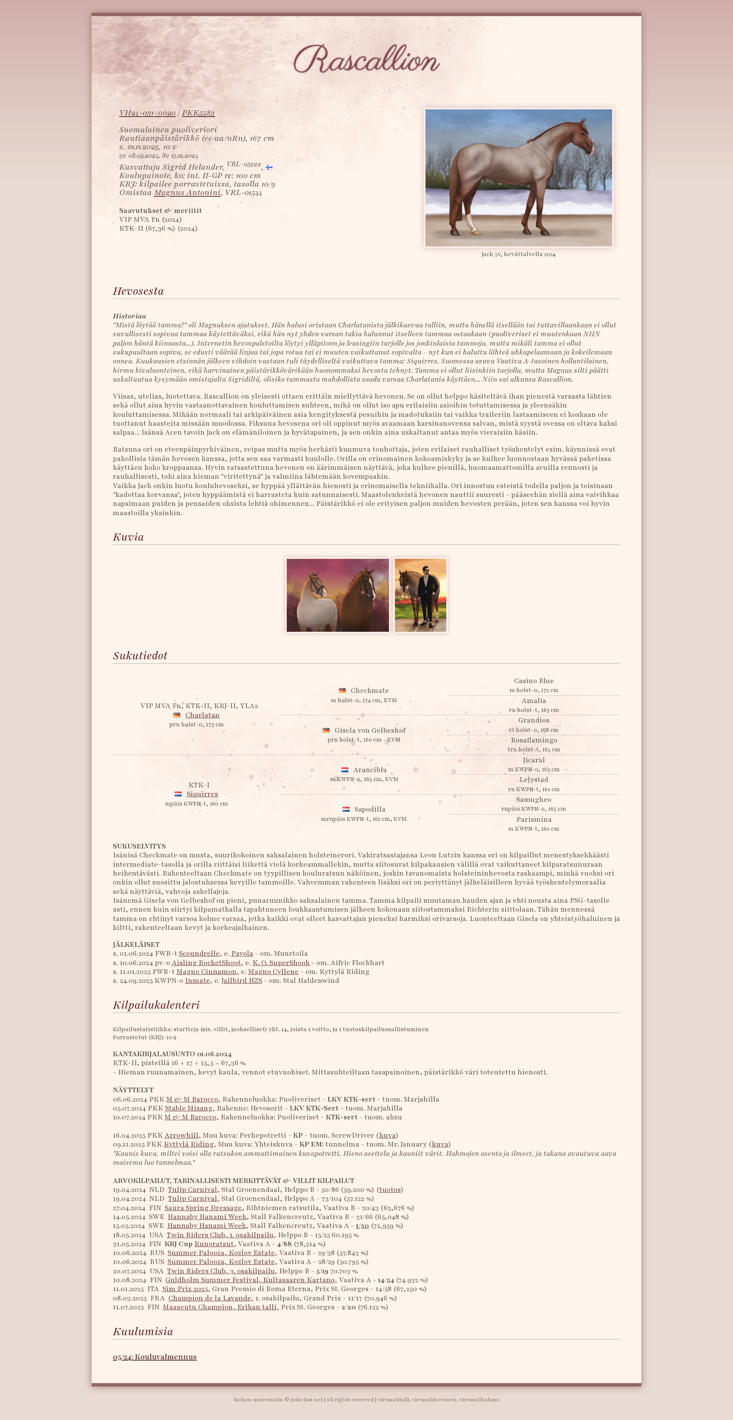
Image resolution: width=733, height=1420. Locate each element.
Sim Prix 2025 (185, 1289)
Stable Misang (189, 1108)
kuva (387, 1135)
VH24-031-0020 (147, 112)
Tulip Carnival (192, 1189)
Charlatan (202, 715)
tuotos (389, 1189)
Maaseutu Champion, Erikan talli (220, 1307)
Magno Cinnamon (206, 971)
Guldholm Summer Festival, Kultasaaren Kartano (250, 1280)
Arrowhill (182, 1135)
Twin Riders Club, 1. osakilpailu (220, 1235)
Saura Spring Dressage (203, 1208)
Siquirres (202, 794)
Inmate (197, 980)
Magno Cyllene (273, 971)
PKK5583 (198, 112)
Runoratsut (214, 1244)
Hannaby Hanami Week (207, 1217)
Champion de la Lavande (209, 1298)
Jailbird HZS (241, 980)
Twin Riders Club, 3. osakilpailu (221, 1271)
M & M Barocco (192, 1099)
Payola (242, 953)
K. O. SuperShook (281, 963)
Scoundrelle (199, 953)
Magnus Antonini (187, 192)
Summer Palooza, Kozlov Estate (221, 1253)
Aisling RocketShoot (206, 963)
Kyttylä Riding (189, 1144)
